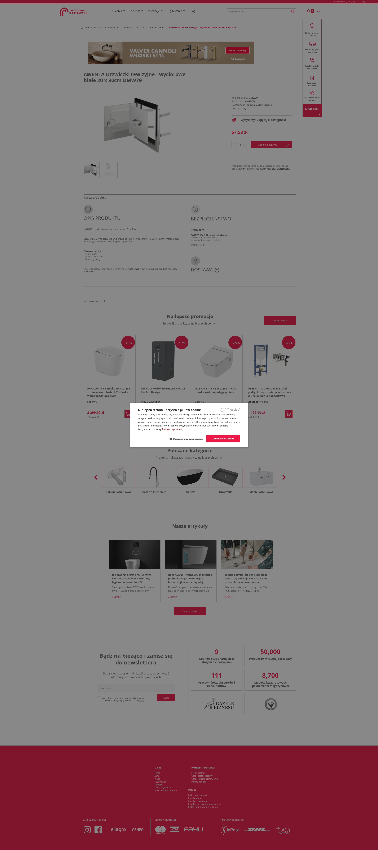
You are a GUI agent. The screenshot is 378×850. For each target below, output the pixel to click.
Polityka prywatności (172, 429)
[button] (187, 439)
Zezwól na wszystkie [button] (223, 438)
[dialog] (189, 425)
